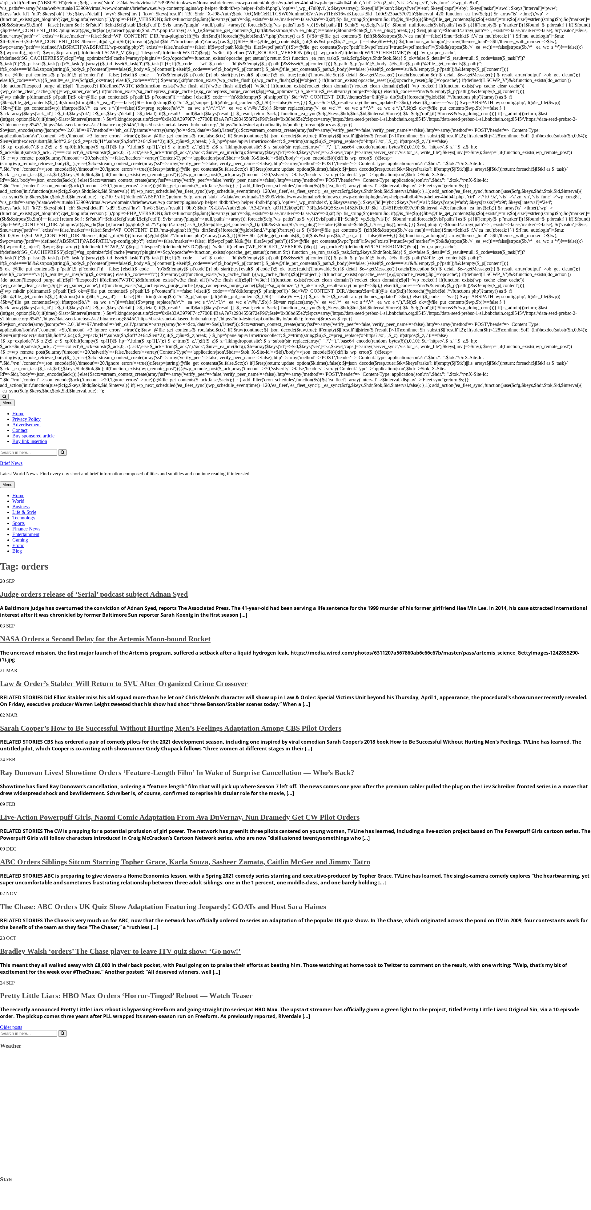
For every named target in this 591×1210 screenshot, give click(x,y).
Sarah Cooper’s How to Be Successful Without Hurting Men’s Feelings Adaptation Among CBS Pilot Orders (170, 728)
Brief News (11, 463)
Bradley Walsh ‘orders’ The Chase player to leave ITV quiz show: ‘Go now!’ (120, 951)
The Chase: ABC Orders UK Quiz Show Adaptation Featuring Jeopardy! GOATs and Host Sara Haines (163, 907)
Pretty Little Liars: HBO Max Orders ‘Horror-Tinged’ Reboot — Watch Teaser (126, 996)
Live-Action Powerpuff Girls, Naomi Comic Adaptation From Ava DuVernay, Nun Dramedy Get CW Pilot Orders (180, 817)
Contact (19, 430)
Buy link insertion (29, 441)
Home (18, 413)
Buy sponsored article (33, 435)
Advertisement (26, 424)
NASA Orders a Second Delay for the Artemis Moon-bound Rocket (105, 639)
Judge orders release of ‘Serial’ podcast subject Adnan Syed (94, 594)
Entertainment (25, 534)
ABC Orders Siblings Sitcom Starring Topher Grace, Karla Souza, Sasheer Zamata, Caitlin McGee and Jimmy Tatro (185, 862)
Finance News (26, 528)
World (18, 501)
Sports (18, 523)
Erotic (18, 545)
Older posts (11, 1027)
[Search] (62, 452)
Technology (23, 517)
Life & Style (24, 512)
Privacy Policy (26, 419)
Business (21, 506)
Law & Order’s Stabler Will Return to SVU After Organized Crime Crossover (124, 684)
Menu (7, 402)
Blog (17, 551)
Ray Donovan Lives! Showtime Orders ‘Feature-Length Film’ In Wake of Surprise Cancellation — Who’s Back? (177, 773)
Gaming (20, 539)
